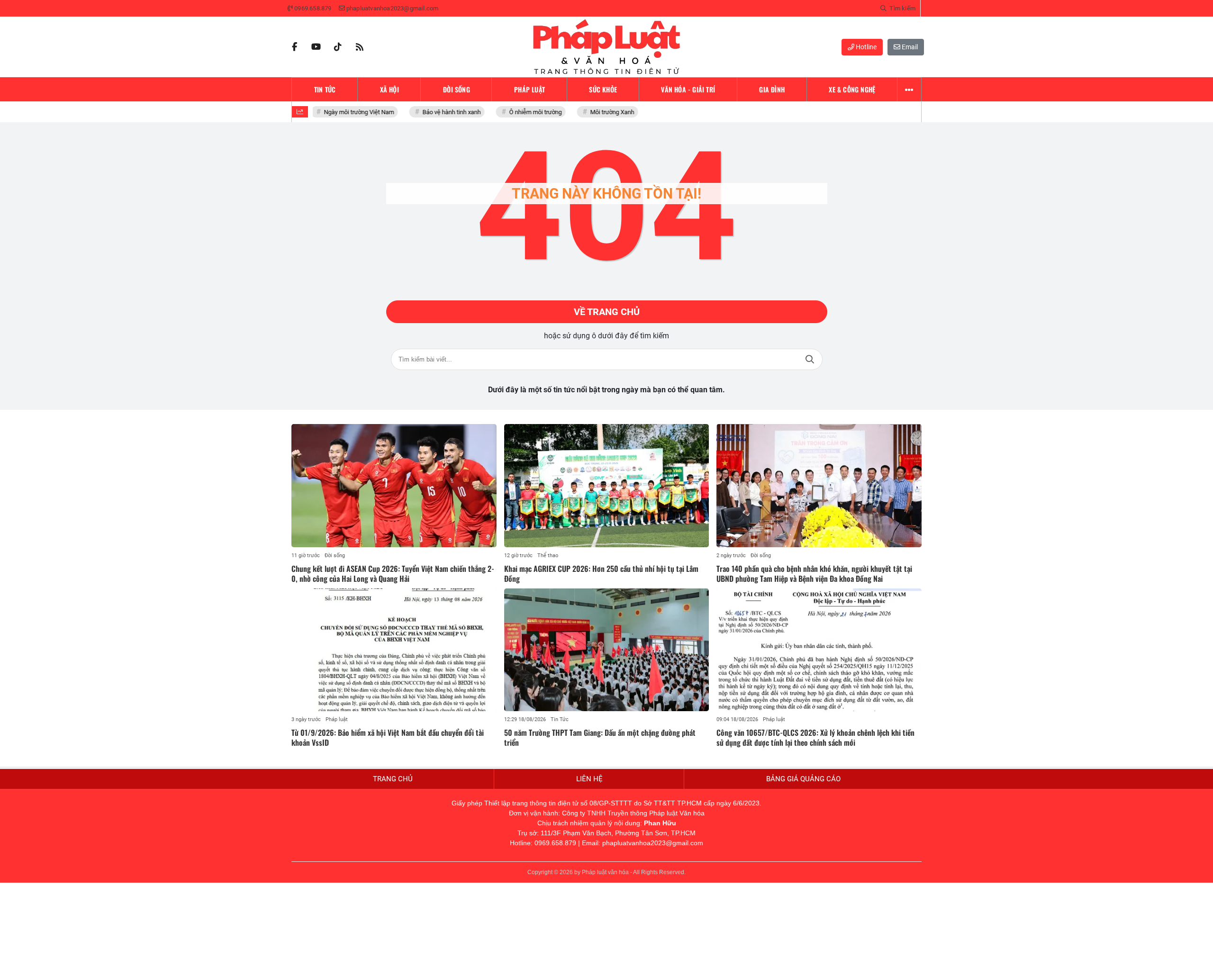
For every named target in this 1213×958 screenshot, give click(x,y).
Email (909, 47)
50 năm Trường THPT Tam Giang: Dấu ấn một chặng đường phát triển (600, 737)
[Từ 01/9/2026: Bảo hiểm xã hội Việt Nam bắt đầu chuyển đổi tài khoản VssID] (394, 650)
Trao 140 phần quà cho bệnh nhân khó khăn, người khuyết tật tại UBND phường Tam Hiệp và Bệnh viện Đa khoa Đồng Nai (814, 573)
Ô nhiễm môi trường (529, 112)
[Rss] (359, 46)
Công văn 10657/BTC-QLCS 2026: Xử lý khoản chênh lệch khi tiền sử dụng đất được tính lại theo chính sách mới (815, 737)
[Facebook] (294, 46)
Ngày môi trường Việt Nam (353, 112)
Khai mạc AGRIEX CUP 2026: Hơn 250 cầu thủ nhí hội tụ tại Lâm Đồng (601, 573)
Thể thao (547, 555)
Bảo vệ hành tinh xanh (445, 112)
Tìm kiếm (810, 359)
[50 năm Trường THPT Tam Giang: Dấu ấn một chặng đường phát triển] (606, 650)
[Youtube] (316, 46)
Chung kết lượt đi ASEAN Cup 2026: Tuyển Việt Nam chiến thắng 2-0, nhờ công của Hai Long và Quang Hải (392, 573)
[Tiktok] (337, 46)
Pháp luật (337, 719)
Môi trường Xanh (606, 112)
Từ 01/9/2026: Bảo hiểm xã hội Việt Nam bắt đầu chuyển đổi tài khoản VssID (387, 737)
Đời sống (335, 555)
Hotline (865, 47)
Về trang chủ (607, 311)
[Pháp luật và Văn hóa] (606, 47)
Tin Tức (560, 719)
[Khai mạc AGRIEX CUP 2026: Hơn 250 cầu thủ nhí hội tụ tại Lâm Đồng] (606, 485)
